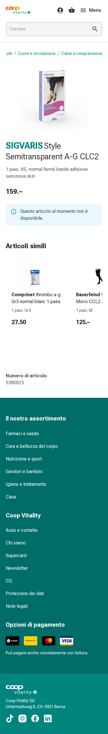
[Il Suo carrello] (71, 10)
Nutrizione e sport (24, 459)
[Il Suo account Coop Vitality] (58, 10)
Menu (95, 10)
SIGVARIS (24, 146)
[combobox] (46, 29)
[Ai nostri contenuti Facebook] (35, 718)
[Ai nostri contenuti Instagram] (22, 718)
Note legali (17, 606)
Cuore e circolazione (37, 53)
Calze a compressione (81, 53)
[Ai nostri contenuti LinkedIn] (48, 718)
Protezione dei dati (25, 593)
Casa (11, 497)
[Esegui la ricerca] (95, 29)
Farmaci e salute (22, 433)
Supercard (16, 555)
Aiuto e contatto (22, 530)
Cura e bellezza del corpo (32, 446)
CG (9, 581)
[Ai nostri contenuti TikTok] (10, 718)
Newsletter (17, 568)
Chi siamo (16, 543)
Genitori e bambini (24, 471)
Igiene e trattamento (26, 484)
